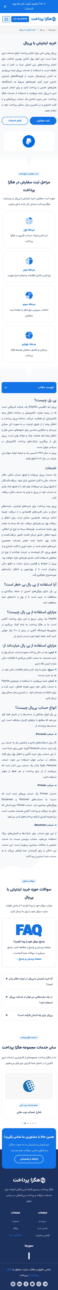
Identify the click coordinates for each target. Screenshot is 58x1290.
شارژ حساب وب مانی (29, 1112)
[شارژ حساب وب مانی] (29, 1086)
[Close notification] (5, 6)
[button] (35, 1123)
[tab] (29, 981)
